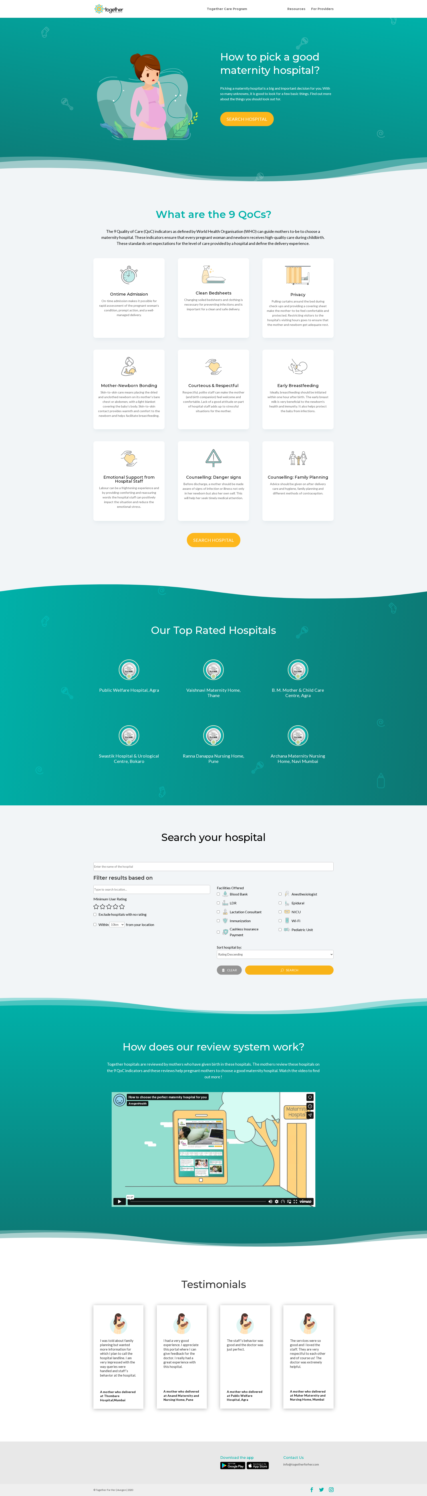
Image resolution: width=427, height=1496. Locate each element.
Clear (232, 970)
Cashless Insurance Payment (244, 932)
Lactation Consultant (246, 912)
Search (292, 970)
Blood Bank (239, 894)
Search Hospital (247, 119)
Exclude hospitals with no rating (123, 914)
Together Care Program (227, 9)
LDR (233, 903)
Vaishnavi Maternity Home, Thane (213, 692)
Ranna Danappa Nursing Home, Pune (213, 758)
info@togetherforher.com (301, 1464)
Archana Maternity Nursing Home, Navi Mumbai (298, 758)
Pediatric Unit (302, 929)
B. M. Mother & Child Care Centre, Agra (298, 692)
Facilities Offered (230, 888)
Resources (296, 9)
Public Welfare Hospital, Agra (129, 690)
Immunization (240, 921)
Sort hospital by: (229, 947)
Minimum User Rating (110, 899)
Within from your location (126, 924)
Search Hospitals (267, 9)
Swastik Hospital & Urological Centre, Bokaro (129, 758)
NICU (296, 912)
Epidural (298, 903)
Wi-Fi (296, 921)
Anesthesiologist (304, 894)
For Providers (322, 9)
